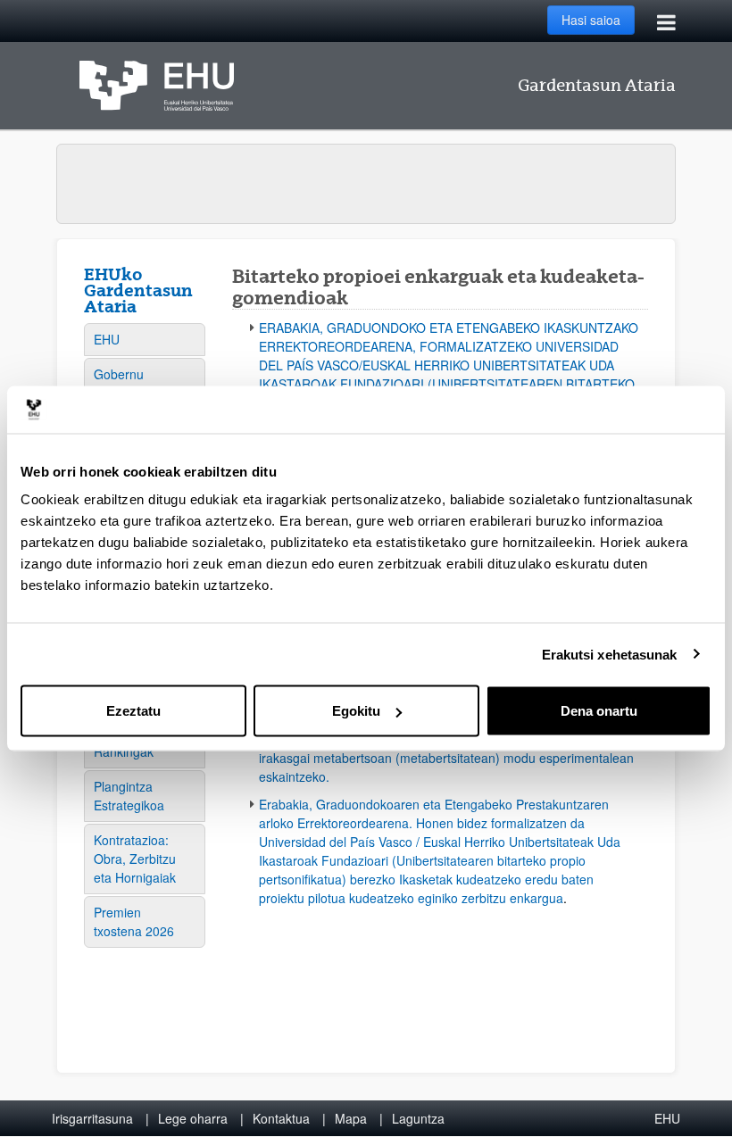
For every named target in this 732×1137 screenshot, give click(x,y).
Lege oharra (193, 1118)
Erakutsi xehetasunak (610, 653)
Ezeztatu (133, 710)
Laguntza (418, 1118)
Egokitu (356, 710)
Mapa (351, 1118)
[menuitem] (144, 339)
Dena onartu (599, 710)
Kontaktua (281, 1118)
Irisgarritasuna (92, 1118)
